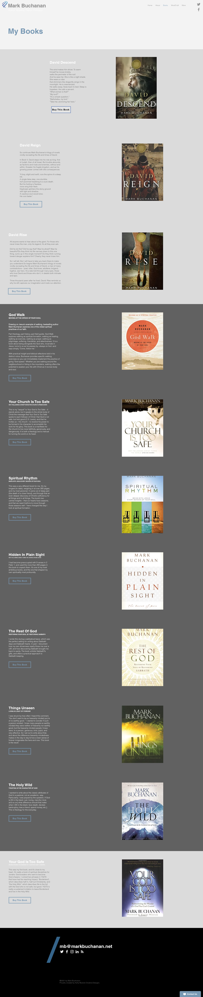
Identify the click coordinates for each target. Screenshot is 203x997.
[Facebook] (198, 9)
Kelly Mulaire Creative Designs (87, 983)
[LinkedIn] (77, 951)
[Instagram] (72, 951)
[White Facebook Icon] (67, 951)
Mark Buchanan (27, 6)
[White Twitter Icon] (62, 951)
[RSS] (82, 951)
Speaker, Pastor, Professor (29, 10)
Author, (12, 10)
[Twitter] (198, 4)
